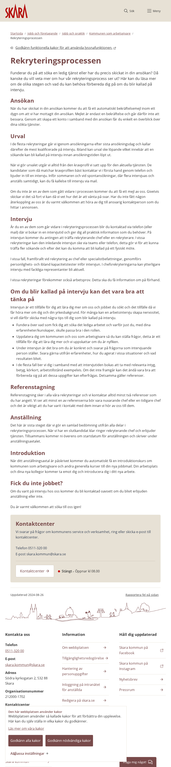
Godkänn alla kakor (25, 740)
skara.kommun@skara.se (25, 665)
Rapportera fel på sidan (142, 595)
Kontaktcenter (32, 570)
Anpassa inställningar (27, 753)
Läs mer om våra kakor (26, 728)
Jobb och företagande (43, 33)
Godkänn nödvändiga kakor (69, 740)
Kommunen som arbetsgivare (110, 33)
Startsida (16, 33)
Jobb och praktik (73, 33)
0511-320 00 (14, 651)
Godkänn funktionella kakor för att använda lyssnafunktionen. (61, 48)
